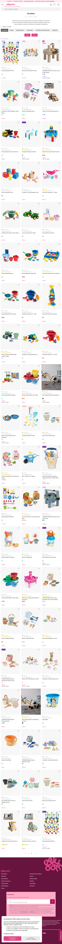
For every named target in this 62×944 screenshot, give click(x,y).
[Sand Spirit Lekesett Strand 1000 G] (43, 276)
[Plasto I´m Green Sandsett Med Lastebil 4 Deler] (2, 358)
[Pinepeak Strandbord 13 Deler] (22, 155)
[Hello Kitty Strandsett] (22, 804)
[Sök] (3, 9)
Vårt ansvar (32, 885)
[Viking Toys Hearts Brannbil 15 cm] (2, 844)
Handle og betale (33, 878)
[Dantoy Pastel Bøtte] (2, 763)
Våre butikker (33, 883)
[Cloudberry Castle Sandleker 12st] (43, 682)
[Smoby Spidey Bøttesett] (2, 276)
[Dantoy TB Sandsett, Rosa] (22, 114)
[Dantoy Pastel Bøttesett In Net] (43, 641)
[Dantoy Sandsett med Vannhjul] (43, 317)
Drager (11, 30)
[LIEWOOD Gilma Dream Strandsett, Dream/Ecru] (44, 601)
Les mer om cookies (9, 933)
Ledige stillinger (4, 885)
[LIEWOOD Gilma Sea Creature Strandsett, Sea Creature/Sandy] (43, 601)
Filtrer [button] (27, 35)
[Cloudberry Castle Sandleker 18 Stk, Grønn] (2, 114)
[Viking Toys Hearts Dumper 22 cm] (44, 114)
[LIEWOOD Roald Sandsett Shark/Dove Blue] (3, 722)
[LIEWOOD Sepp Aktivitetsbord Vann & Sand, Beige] (43, 74)
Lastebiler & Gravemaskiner (43, 30)
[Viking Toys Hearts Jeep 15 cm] (3, 844)
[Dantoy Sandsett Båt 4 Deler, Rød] (22, 398)
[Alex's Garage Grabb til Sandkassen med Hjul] (22, 722)
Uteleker (30, 16)
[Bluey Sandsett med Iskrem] (2, 560)
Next (59, 30)
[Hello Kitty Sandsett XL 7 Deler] (43, 195)
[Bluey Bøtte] (43, 722)
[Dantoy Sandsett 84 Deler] (2, 74)
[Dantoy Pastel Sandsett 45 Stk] (22, 74)
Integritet (32, 881)
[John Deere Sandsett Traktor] (22, 236)
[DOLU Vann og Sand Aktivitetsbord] (43, 155)
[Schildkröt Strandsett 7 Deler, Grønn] (2, 236)
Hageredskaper (20, 30)
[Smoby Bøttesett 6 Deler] (43, 236)
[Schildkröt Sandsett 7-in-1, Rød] (43, 358)
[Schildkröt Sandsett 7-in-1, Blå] (22, 317)
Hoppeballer (30, 30)
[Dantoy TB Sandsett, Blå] (24, 114)
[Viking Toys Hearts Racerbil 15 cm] (6, 844)
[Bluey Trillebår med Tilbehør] (22, 479)
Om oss (3, 888)
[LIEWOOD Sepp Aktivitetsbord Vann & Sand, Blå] (44, 74)
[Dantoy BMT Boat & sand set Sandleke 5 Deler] (2, 804)
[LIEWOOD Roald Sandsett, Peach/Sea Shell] (2, 722)
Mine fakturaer (4, 878)
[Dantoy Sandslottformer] (2, 195)
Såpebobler (55, 30)
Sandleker (35, 16)
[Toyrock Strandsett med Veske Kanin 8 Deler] (2, 479)
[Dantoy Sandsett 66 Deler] (43, 844)
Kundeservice (4, 873)
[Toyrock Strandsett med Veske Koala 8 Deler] (5, 479)
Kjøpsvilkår (3, 876)
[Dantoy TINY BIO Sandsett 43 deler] (22, 682)
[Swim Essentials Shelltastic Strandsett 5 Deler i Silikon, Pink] (44, 479)
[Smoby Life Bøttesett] (22, 560)
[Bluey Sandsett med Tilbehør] (43, 560)
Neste (35, 853)
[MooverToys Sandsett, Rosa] (43, 804)
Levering (32, 876)
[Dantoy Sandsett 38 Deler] (2, 520)
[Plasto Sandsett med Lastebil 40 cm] (2, 155)
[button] (2, 4)
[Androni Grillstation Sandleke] (2, 398)
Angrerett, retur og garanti (36, 873)
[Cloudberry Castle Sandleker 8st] (22, 358)
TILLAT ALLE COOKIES (13, 938)
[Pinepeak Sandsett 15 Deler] (22, 439)
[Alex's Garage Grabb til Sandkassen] (43, 398)
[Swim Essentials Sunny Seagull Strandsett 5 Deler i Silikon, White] (43, 479)
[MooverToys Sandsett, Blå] (43, 439)
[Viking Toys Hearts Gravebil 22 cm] (43, 114)
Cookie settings (4, 883)
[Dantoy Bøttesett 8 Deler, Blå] (22, 276)
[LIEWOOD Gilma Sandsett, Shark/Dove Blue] (22, 763)
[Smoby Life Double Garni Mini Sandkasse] (2, 439)
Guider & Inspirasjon (5, 881)
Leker (26, 16)
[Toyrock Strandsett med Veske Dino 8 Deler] (3, 479)
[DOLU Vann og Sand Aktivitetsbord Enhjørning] (44, 155)
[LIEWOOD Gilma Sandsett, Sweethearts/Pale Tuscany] (2, 682)
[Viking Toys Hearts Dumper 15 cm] (5, 844)
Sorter (34, 35)
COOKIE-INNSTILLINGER (31, 938)
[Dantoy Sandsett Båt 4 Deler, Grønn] (24, 398)
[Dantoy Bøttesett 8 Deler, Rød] (24, 276)
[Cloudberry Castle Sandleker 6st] (43, 763)
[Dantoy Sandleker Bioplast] (2, 641)
